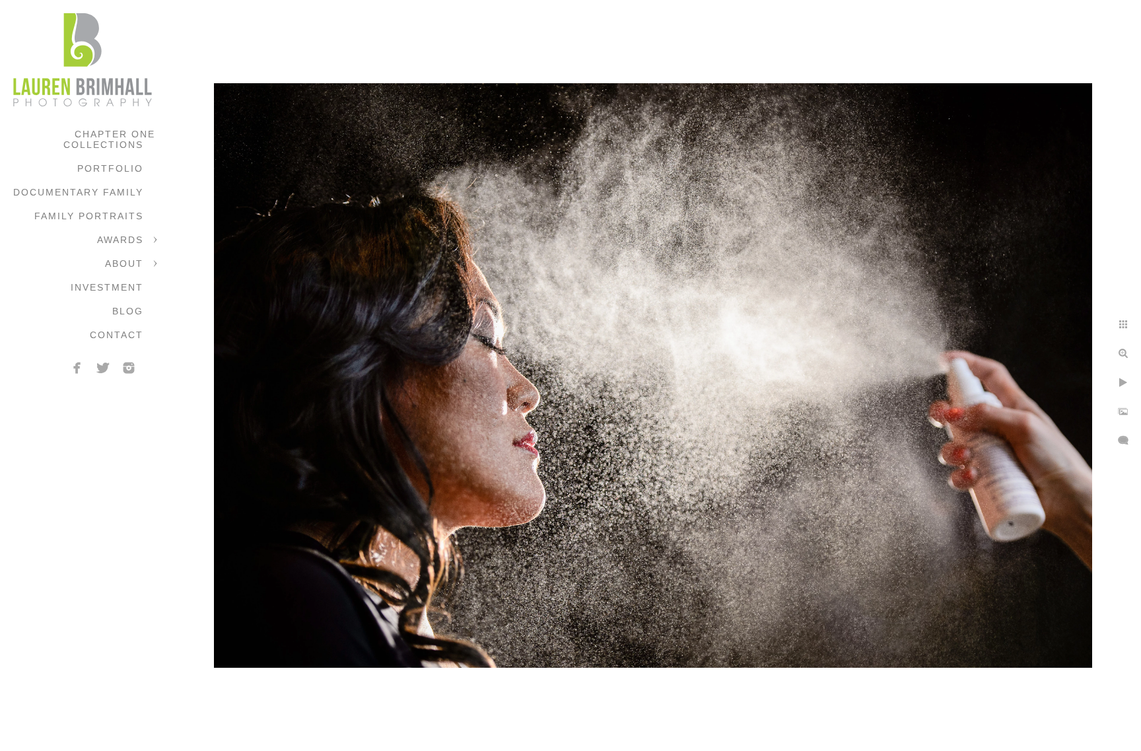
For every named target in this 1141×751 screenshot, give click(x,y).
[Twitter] (103, 368)
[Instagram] (129, 368)
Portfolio (110, 168)
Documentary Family (78, 192)
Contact (116, 335)
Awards (120, 239)
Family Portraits (88, 216)
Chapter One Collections (109, 139)
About (124, 263)
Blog (127, 311)
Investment (107, 287)
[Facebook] (77, 368)
